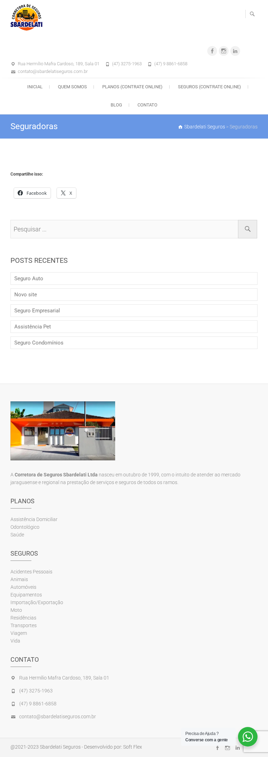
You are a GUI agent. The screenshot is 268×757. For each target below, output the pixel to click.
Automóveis (23, 587)
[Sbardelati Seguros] (28, 17)
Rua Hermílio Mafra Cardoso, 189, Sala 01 (58, 63)
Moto (16, 610)
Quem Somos (72, 86)
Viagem (18, 633)
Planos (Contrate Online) (132, 86)
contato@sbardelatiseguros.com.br (53, 71)
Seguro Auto (28, 278)
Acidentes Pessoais (31, 571)
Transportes (23, 625)
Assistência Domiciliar (34, 519)
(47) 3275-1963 (127, 63)
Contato (147, 104)
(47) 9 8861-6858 (170, 63)
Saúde (17, 534)
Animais (19, 579)
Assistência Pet (32, 327)
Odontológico (24, 527)
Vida (15, 641)
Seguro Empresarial (37, 310)
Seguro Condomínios (39, 343)
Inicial (35, 86)
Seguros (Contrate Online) (209, 86)
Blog (116, 104)
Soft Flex (132, 747)
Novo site (25, 294)
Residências (23, 618)
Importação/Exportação (36, 602)
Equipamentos (26, 595)
